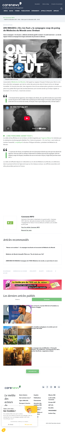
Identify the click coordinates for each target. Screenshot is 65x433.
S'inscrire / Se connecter (56, 4)
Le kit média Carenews (51, 398)
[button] (4, 430)
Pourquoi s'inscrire (24, 403)
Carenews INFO (10, 17)
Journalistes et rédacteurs (38, 413)
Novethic (51, 407)
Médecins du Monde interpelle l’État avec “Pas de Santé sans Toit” (25, 254)
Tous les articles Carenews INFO (30, 227)
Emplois (56, 10)
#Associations (8, 24)
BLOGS (11, 10)
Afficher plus (32, 371)
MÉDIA (6, 10)
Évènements (35, 10)
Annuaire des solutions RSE (38, 404)
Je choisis (10, 424)
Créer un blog (45, 4)
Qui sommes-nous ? (25, 397)
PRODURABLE (52, 410)
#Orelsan (49, 271)
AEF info (50, 405)
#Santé (41, 271)
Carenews (47, 299)
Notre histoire (23, 395)
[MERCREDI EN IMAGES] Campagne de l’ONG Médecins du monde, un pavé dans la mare (32, 260)
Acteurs (17, 299)
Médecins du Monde (18, 82)
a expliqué (18, 142)
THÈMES (17, 10)
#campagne (6, 271)
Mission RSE (51, 395)
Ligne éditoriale (23, 400)
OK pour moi (28, 424)
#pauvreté (33, 271)
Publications (25, 10)
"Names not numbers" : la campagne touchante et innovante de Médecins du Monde (30, 247)
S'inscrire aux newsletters (38, 408)
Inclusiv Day (51, 413)
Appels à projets (46, 10)
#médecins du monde (20, 271)
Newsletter (37, 4)
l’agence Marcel (46, 138)
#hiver (5, 273)
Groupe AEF (51, 402)
